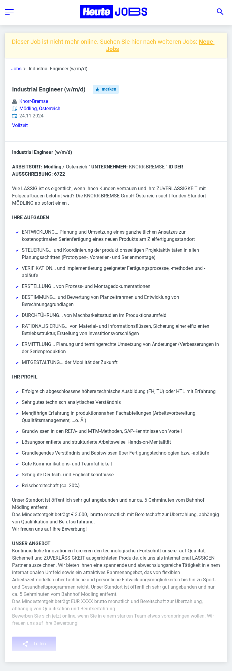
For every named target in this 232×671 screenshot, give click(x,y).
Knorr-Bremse (33, 101)
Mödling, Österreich (39, 108)
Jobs (16, 69)
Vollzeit (20, 125)
